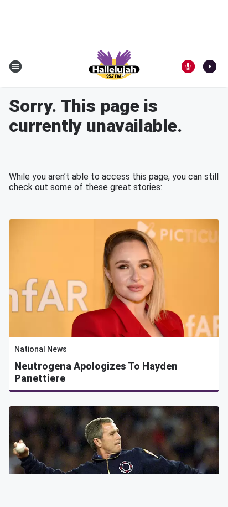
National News (40, 349)
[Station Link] (114, 66)
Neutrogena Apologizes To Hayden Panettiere (96, 372)
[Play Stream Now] (209, 66)
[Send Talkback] (188, 66)
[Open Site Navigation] (15, 66)
